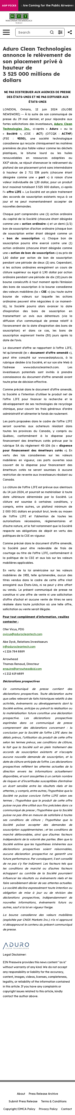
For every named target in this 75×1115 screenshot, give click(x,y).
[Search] (52, 32)
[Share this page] (69, 32)
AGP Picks (9, 5)
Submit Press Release (23, 1101)
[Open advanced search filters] (60, 32)
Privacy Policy (48, 1109)
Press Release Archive (43, 1093)
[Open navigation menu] (6, 32)
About (21, 1093)
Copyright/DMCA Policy (19, 1109)
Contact (66, 1109)
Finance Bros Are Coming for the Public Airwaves (38, 5)
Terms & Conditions (53, 1101)
